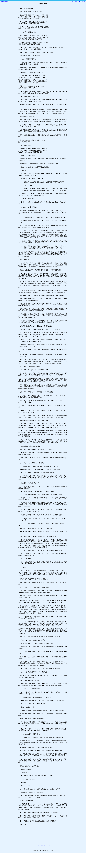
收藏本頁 (51, 850)
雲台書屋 (2, 1)
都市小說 (44, 850)
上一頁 (73, 1)
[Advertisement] (58, 25)
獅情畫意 (6, 1)
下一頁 (80, 1)
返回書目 (76, 1)
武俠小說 (41, 850)
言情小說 (48, 850)
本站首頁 (34, 850)
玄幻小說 (38, 850)
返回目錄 (43, 845)
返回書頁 (84, 1)
